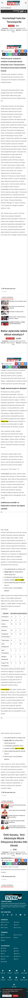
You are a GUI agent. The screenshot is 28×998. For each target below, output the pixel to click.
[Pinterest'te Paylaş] (16, 51)
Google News (7, 51)
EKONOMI (4, 951)
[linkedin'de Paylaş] (6, 54)
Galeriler (16, 973)
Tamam (15, 995)
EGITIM (16, 959)
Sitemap (14, 986)
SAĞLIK (3, 959)
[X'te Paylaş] (3, 54)
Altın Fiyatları (5, 927)
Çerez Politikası (18, 934)
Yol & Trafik (4, 924)
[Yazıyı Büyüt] (25, 54)
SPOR (3, 953)
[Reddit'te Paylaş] (22, 51)
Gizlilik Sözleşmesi (6, 937)
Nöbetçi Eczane (5, 922)
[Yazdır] (16, 54)
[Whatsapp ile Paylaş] (10, 54)
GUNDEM (4, 948)
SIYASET (17, 951)
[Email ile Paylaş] (13, 54)
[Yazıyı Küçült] (22, 54)
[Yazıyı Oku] (19, 54)
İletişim (3, 940)
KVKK (3, 934)
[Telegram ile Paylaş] (19, 51)
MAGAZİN (17, 953)
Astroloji (17, 924)
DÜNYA (16, 948)
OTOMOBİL (4, 961)
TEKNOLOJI (17, 956)
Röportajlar (24, 973)
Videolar (9, 973)
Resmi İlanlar (24, 980)
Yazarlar (2, 973)
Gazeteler (17, 922)
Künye (16, 937)
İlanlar (16, 980)
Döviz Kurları (18, 927)
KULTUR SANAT (5, 956)
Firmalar (10, 980)
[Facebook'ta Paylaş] (25, 51)
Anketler (3, 980)
